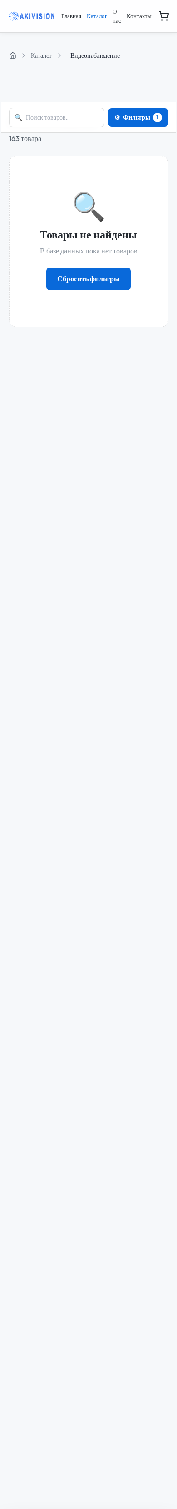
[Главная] (12, 55)
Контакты (139, 16)
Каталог (97, 16)
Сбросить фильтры (88, 278)
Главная (71, 16)
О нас (117, 16)
